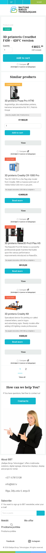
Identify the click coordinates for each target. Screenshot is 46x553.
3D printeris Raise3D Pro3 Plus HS (22, 243)
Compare (22, 64)
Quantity (6, 46)
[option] (23, 20)
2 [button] (26, 369)
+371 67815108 (13, 477)
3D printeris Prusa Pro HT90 (19, 100)
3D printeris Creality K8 (17, 313)
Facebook (10, 541)
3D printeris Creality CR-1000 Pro (22, 175)
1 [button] (20, 369)
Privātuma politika (8, 531)
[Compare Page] (28, 64)
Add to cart (23, 58)
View (23, 143)
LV (11, 2)
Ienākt (39, 2)
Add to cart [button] (17, 132)
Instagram (35, 541)
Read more (17, 200)
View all (22, 377)
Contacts (23, 401)
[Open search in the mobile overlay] (11, 524)
